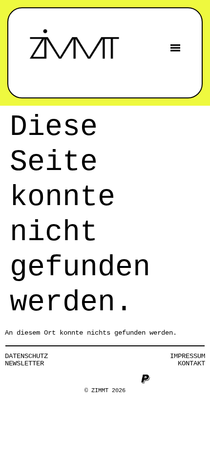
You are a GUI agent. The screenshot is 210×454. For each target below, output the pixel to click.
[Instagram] (65, 379)
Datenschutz (26, 356)
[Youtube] (97, 379)
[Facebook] (81, 379)
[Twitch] (129, 379)
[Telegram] (113, 379)
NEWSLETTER (24, 363)
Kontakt (191, 363)
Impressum (187, 356)
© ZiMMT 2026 (105, 390)
